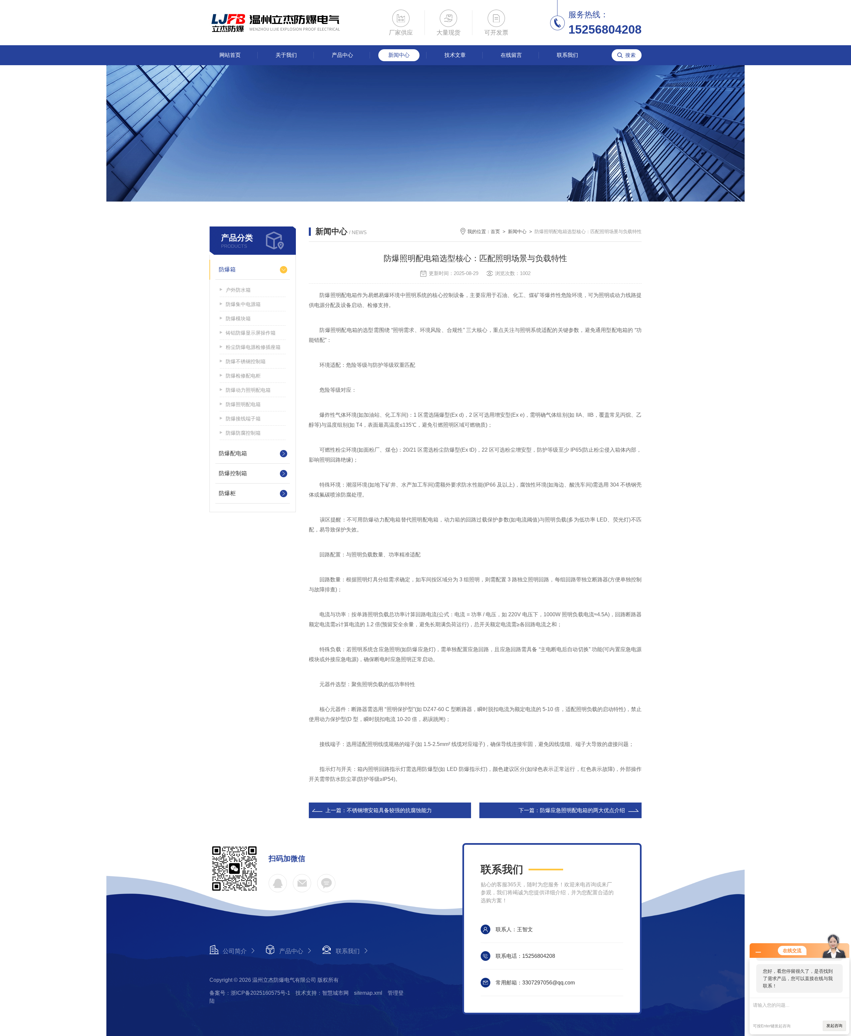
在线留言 (511, 55)
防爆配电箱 (233, 453)
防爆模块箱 (238, 318)
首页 (495, 231)
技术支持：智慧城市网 (322, 993)
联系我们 (567, 55)
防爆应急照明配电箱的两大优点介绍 (582, 810)
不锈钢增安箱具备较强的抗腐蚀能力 (389, 810)
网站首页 (230, 55)
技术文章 (455, 55)
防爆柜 (227, 493)
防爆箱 (227, 269)
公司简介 (235, 951)
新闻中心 (399, 55)
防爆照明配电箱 (243, 404)
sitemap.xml (368, 993)
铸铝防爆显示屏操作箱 (251, 333)
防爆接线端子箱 (243, 418)
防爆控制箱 (233, 473)
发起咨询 (834, 1025)
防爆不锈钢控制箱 (246, 361)
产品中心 (342, 55)
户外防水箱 (238, 290)
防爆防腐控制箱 (243, 433)
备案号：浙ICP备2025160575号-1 (249, 993)
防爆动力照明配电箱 (248, 390)
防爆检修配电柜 (243, 375)
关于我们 (286, 55)
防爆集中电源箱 (243, 304)
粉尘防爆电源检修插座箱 (253, 347)
